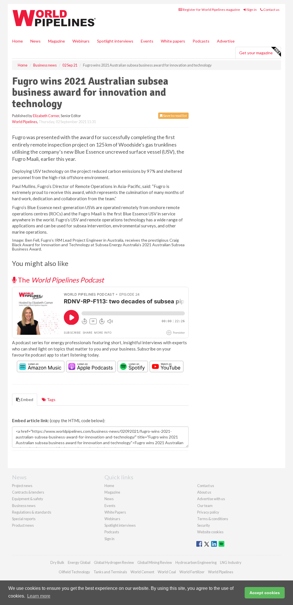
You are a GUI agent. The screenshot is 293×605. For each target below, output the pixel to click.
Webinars (81, 41)
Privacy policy (208, 512)
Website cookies (210, 532)
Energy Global (79, 562)
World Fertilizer (192, 572)
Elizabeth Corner (46, 115)
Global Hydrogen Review (114, 562)
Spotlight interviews (115, 41)
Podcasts (201, 41)
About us (204, 492)
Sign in (251, 9)
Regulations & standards (31, 512)
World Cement (142, 572)
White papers (173, 41)
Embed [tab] (26, 399)
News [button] (35, 41)
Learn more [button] (38, 596)
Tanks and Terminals (110, 572)
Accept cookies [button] (265, 592)
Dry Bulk (57, 562)
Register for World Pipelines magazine (211, 9)
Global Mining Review (154, 562)
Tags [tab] (51, 399)
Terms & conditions (212, 518)
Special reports (23, 518)
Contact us (271, 9)
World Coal (167, 572)
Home (17, 41)
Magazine (56, 41)
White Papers (115, 512)
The (60, 280)
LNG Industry (230, 562)
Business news (23, 505)
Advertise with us (211, 498)
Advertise (226, 41)
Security (203, 525)
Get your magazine (256, 52)
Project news (22, 485)
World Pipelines (24, 121)
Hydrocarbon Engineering (196, 562)
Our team (205, 505)
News (109, 498)
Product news (23, 525)
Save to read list (175, 115)
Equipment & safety (27, 498)
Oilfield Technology (74, 572)
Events (147, 41)
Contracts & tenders (28, 492)
